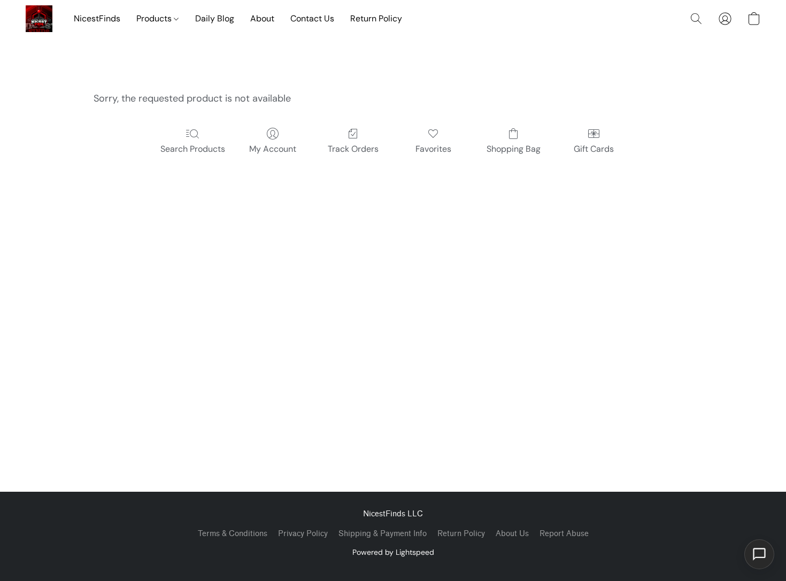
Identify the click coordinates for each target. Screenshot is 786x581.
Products (155, 18)
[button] (39, 18)
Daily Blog (214, 18)
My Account (272, 148)
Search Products (192, 148)
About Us (512, 533)
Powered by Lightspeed (393, 552)
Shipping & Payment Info (382, 533)
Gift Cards (594, 148)
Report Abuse (564, 533)
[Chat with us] (759, 554)
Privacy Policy (303, 533)
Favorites (433, 148)
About (262, 18)
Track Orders (353, 148)
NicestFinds (97, 18)
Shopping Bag (514, 148)
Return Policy (376, 18)
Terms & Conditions (232, 533)
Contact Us (312, 18)
